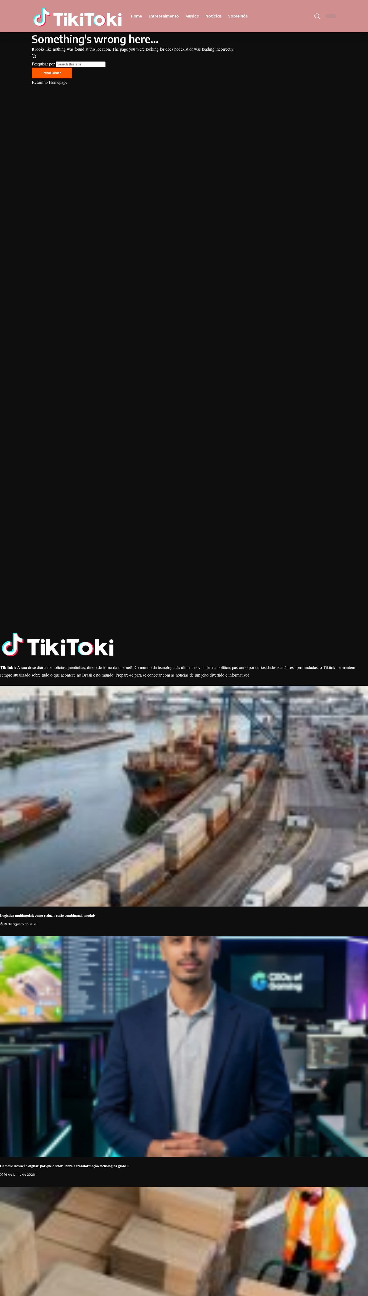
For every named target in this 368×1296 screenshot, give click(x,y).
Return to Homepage (49, 82)
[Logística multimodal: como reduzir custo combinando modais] (184, 796)
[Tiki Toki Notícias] (77, 16)
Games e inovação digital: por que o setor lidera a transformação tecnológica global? (65, 1166)
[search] (317, 16)
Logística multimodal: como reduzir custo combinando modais (47, 915)
